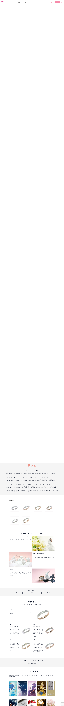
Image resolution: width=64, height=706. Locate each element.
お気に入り (52, 2)
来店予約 (16, 592)
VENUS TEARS (11, 4)
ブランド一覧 (15, 4)
